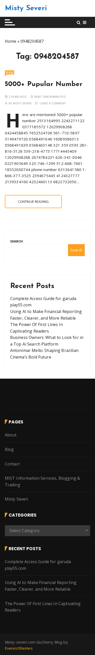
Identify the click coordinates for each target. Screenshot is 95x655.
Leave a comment (53, 103)
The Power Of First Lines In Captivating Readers (43, 607)
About (11, 435)
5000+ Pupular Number (43, 84)
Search (16, 241)
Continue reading (33, 201)
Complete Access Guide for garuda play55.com (38, 565)
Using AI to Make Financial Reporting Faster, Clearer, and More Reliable (41, 586)
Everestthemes (19, 648)
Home (10, 41)
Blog (9, 72)
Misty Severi (26, 8)
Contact (12, 464)
